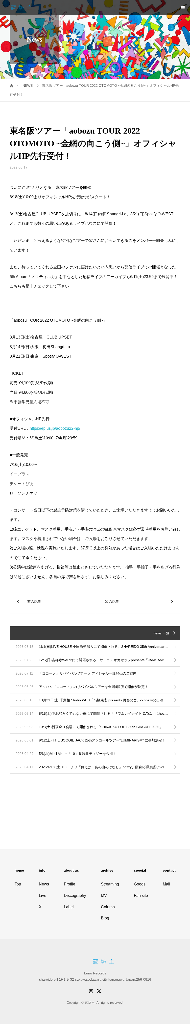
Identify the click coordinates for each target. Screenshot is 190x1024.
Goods (139, 884)
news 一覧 (161, 633)
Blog (105, 918)
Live (42, 895)
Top (18, 884)
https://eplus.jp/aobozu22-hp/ (55, 428)
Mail (166, 884)
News (44, 884)
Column (108, 907)
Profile (69, 884)
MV (104, 895)
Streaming (110, 884)
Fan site (141, 895)
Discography (75, 895)
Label (69, 907)
